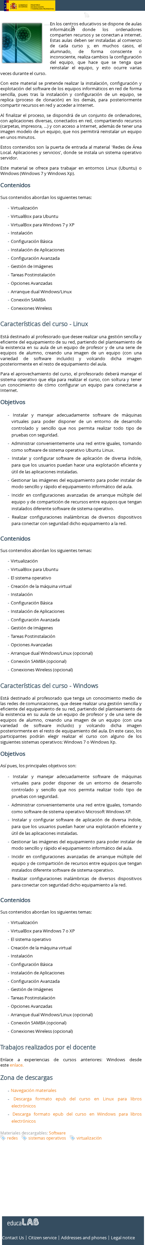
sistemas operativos (47, 1138)
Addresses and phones (84, 1238)
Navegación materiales (33, 1090)
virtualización (89, 1138)
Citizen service (42, 1238)
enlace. (17, 1065)
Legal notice (123, 1238)
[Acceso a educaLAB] (22, 1219)
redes (12, 1138)
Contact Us (13, 1238)
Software (57, 1133)
